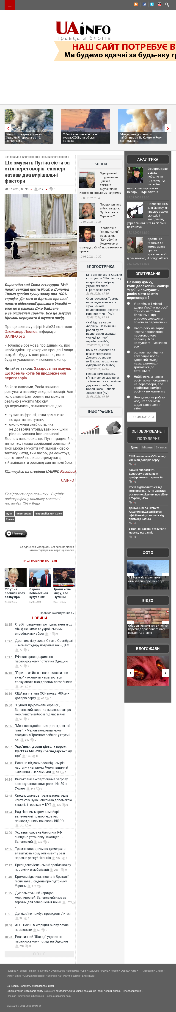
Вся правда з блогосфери (21, 156)
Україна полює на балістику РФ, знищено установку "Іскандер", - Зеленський (39, 837)
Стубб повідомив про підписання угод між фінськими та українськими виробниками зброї (43, 629)
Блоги (100, 164)
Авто (133, 970)
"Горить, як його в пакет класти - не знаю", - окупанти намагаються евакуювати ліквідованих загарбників (43, 677)
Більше (39, 954)
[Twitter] (151, 5)
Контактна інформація (31, 996)
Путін (9, 513)
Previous (6, 128)
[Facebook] (143, 5)
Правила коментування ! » (57, 613)
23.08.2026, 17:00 (97, 345)
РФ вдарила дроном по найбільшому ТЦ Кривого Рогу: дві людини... (141, 137)
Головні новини (27, 970)
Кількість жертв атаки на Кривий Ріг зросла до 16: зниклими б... (24, 137)
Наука (104, 970)
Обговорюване (147, 431)
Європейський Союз (49, 513)
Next (169, 128)
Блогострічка (100, 266)
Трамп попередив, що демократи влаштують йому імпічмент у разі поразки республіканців (40, 853)
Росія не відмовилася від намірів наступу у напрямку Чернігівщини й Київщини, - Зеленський (41, 767)
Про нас (11, 996)
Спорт (159, 970)
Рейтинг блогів (71, 975)
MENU (10, 5)
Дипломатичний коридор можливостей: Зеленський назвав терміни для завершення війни (40, 897)
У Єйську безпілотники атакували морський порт (146, 579)
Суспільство (58, 970)
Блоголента (54, 975)
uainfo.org (49, 991)
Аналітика (147, 159)
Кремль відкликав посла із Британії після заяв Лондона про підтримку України (42, 881)
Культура (93, 970)
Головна (11, 970)
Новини (39, 618)
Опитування (147, 274)
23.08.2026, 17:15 (97, 317)
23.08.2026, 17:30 (97, 293)
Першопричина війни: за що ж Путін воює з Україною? (110, 210)
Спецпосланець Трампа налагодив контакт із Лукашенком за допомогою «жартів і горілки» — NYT (43, 800)
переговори (24, 513)
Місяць (147, 447)
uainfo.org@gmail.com (58, 996)
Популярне (148, 438)
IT (140, 970)
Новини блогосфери (54, 156)
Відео (147, 600)
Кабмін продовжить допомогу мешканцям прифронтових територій (145, 473)
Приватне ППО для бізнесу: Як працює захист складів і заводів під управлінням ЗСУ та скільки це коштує (147, 215)
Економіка (73, 970)
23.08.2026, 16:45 (97, 369)
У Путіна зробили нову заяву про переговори (15, 595)
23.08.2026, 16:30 (97, 396)
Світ (83, 970)
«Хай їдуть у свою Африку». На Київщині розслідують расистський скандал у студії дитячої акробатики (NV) (101, 332)
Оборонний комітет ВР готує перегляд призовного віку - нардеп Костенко (148, 629)
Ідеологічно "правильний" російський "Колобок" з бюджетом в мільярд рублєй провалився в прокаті (101, 239)
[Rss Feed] (135, 5)
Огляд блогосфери (34, 975)
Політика (43, 970)
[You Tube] (158, 5)
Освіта (125, 970)
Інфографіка (100, 412)
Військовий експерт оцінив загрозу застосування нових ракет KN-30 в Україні (41, 783)
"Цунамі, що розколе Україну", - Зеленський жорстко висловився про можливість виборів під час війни (43, 709)
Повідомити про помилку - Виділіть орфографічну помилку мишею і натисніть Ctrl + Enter (35, 499)
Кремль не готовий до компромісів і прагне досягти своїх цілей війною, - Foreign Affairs (147, 248)
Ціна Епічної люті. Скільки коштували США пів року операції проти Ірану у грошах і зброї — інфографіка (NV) (104, 282)
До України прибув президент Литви (43, 913)
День (134, 447)
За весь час (161, 448)
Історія (114, 970)
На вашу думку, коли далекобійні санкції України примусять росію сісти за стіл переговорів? (148, 290)
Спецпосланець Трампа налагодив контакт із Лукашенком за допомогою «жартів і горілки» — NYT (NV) (103, 306)
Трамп (10, 519)
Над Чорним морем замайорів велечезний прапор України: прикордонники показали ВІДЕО (39, 816)
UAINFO (67, 480)
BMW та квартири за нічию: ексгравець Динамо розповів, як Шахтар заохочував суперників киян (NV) (102, 357)
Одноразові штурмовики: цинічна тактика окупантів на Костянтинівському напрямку (100, 183)
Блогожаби (148, 649)
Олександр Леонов (21, 331)
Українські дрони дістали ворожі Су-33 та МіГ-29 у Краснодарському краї (43, 751)
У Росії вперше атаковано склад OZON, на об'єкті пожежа (81, 137)
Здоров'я (148, 970)
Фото (148, 552)
